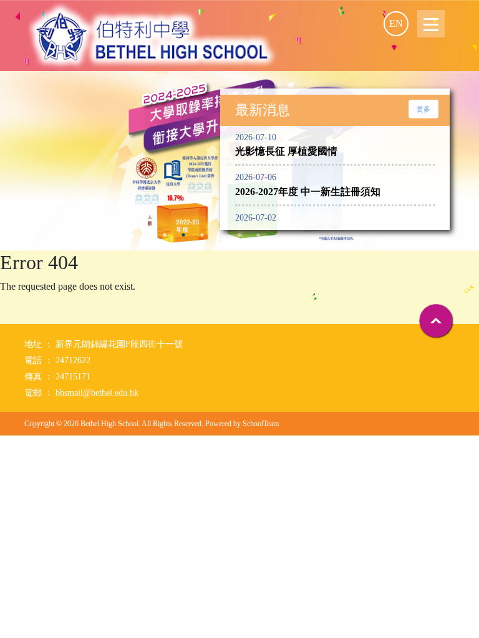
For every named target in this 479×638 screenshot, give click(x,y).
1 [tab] (146, 235)
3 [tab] (183, 235)
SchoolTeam (261, 423)
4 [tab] (202, 235)
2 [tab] (164, 235)
